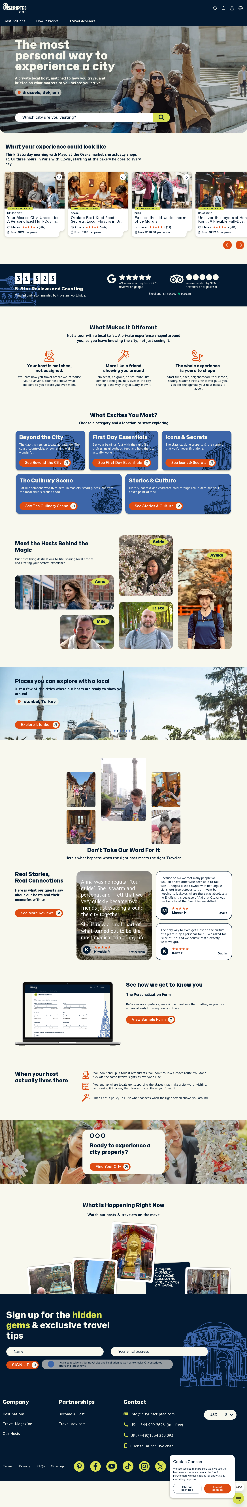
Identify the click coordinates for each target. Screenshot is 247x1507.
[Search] (161, 117)
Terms (7, 1466)
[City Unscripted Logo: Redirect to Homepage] (15, 8)
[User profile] (232, 8)
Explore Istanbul (35, 724)
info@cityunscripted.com (152, 1413)
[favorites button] (215, 8)
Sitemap (57, 1466)
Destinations (14, 1413)
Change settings (187, 1488)
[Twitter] (160, 1466)
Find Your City (108, 1166)
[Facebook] (95, 1466)
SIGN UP (20, 1365)
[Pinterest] (79, 1466)
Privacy (24, 1466)
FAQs (41, 1466)
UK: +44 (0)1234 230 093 (151, 1435)
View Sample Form (149, 1019)
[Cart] (223, 8)
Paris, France (36, 93)
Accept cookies (217, 1488)
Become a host (72, 1413)
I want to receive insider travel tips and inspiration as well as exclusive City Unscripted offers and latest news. (110, 1364)
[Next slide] (240, 245)
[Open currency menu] (240, 8)
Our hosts (11, 1433)
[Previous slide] (227, 245)
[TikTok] (128, 1466)
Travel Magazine (17, 1423)
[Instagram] (144, 1466)
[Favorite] (59, 177)
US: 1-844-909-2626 (156, 1424)
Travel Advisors (82, 21)
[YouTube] (111, 1466)
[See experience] (35, 204)
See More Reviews (37, 913)
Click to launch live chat (151, 1445)
